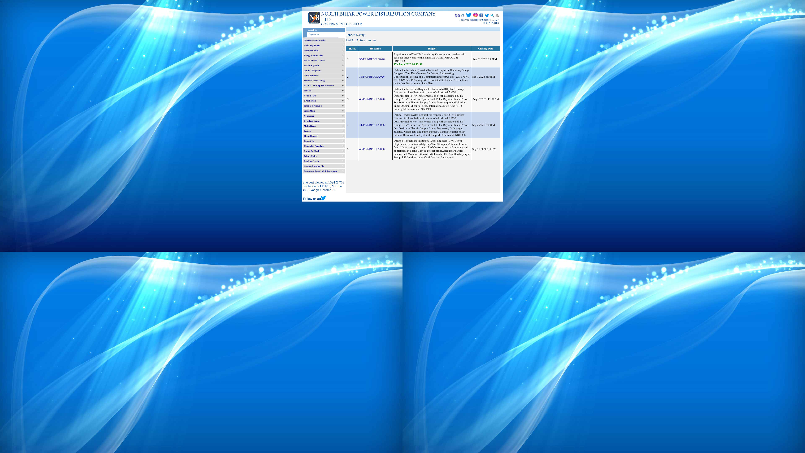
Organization (314, 34)
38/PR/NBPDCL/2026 (372, 76)
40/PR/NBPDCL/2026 (372, 99)
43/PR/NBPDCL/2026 (372, 149)
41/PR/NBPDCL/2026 (372, 124)
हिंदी (457, 16)
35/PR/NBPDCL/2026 (372, 59)
